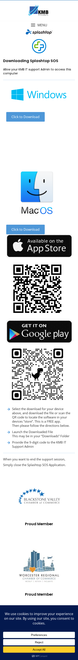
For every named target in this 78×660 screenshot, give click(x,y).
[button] (39, 25)
